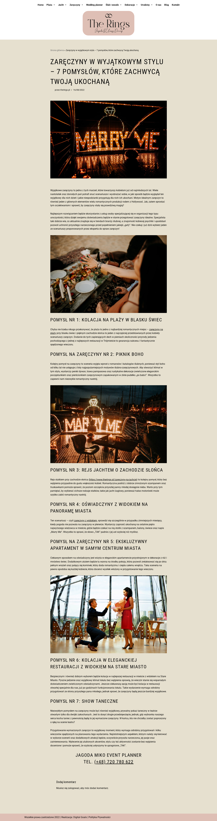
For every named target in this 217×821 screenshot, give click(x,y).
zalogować (73, 788)
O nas (158, 5)
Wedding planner (94, 5)
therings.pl (65, 90)
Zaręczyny (75, 5)
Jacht (61, 5)
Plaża (49, 5)
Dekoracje (130, 5)
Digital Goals (80, 817)
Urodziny (145, 5)
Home (41, 5)
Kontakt (176, 5)
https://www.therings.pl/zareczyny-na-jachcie (113, 479)
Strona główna (57, 50)
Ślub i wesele (112, 5)
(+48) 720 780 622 (114, 762)
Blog (166, 5)
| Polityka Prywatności (98, 817)
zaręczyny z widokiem (85, 520)
